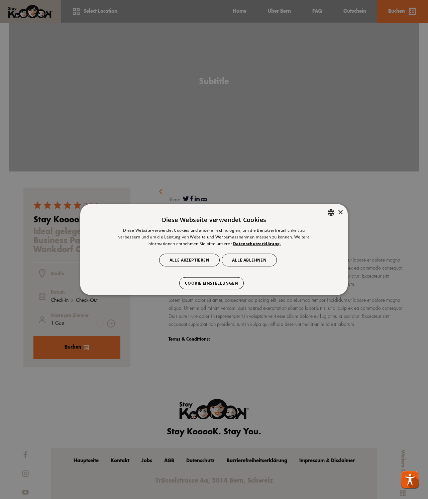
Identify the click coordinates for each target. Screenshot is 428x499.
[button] (410, 479)
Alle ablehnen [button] (249, 260)
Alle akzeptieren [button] (189, 260)
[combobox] (331, 212)
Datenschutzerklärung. (257, 243)
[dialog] (214, 249)
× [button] (340, 212)
